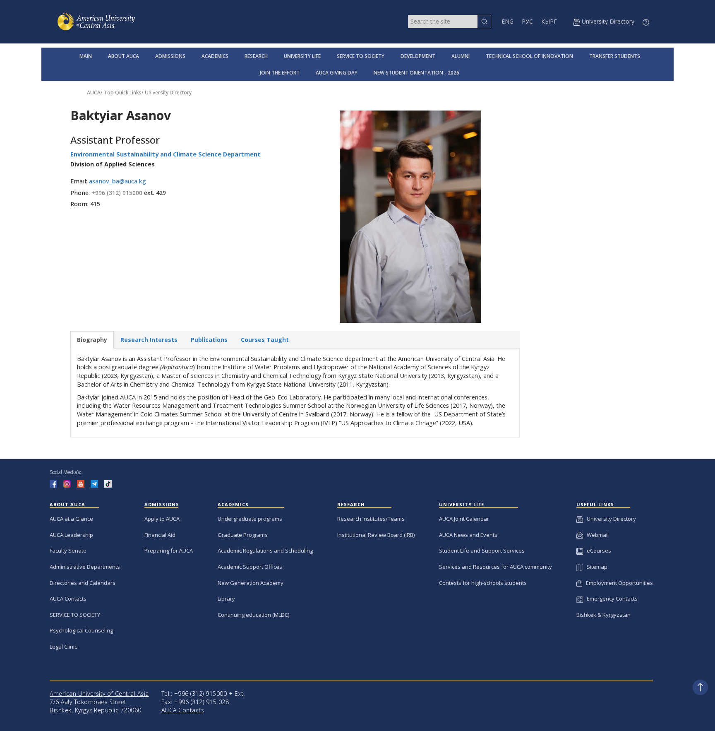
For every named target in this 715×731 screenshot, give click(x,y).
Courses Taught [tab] (265, 340)
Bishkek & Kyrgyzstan (603, 614)
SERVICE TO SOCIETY (360, 56)
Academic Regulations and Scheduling (265, 550)
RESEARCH (256, 56)
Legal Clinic (63, 646)
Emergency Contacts (610, 598)
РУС (527, 21)
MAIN (85, 56)
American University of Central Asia (99, 693)
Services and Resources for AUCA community (495, 566)
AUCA (94, 92)
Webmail (596, 535)
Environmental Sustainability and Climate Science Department (165, 154)
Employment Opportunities (617, 583)
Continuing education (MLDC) (253, 614)
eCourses (597, 550)
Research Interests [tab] (149, 340)
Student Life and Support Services (482, 550)
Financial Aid (159, 535)
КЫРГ (549, 21)
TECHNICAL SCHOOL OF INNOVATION (529, 56)
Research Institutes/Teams (371, 518)
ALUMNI (460, 56)
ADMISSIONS (170, 56)
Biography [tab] (92, 340)
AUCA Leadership (71, 535)
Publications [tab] (209, 340)
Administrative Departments (85, 566)
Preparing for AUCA (168, 550)
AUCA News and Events (468, 535)
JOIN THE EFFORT (280, 72)
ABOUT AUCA (123, 56)
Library (226, 598)
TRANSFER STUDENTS (614, 56)
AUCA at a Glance (71, 518)
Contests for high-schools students (483, 583)
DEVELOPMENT (418, 56)
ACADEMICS (215, 56)
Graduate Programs (243, 535)
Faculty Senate (68, 550)
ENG (507, 21)
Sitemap (595, 566)
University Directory (168, 92)
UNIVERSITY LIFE (302, 56)
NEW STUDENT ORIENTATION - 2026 (416, 72)
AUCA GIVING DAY (337, 72)
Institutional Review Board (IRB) (376, 535)
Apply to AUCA (162, 518)
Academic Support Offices (250, 566)
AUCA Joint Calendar (464, 518)
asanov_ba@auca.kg (117, 181)
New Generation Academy (250, 583)
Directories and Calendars (82, 583)
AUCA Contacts (68, 598)
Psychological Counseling (81, 630)
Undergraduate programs (250, 518)
